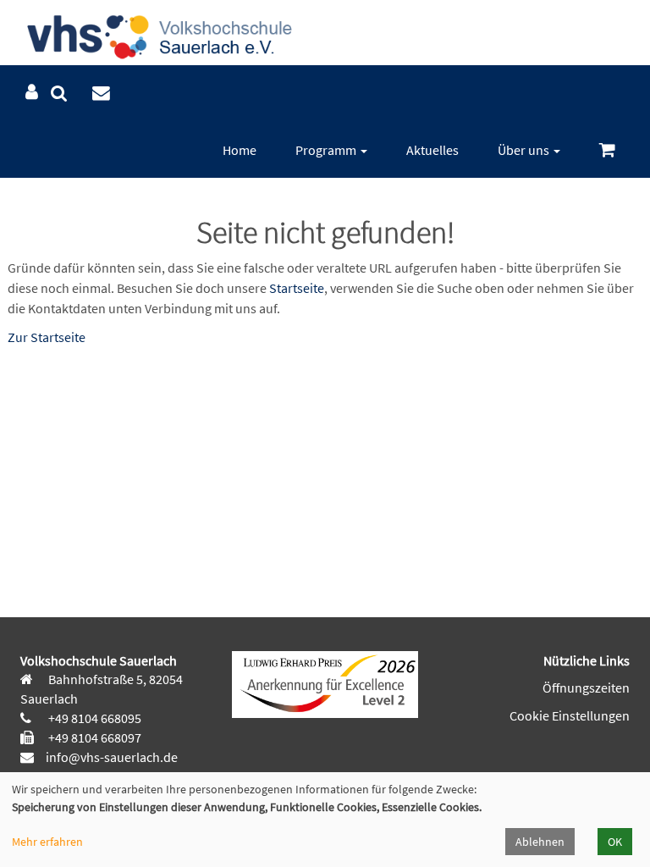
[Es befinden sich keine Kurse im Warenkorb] (607, 150)
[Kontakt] (101, 93)
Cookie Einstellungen (570, 715)
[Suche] (59, 93)
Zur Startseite (46, 337)
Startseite (296, 287)
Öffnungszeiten (586, 687)
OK (615, 841)
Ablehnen (540, 841)
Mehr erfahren (47, 841)
